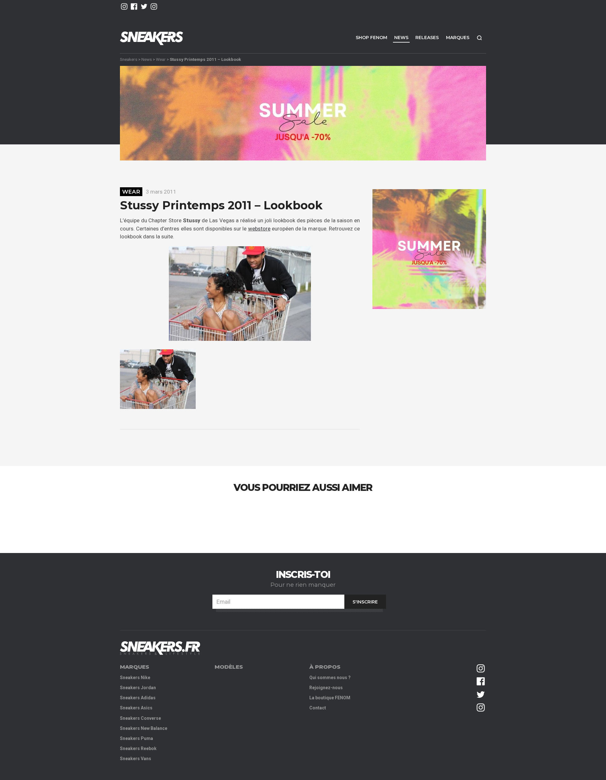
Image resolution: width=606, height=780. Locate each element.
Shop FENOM (371, 37)
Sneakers (128, 59)
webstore (259, 228)
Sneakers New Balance (143, 728)
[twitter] (144, 6)
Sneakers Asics (136, 707)
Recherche (479, 37)
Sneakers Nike (135, 677)
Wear (161, 59)
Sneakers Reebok (138, 748)
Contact (317, 707)
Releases (427, 37)
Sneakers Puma (136, 738)
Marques (457, 37)
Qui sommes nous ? (330, 677)
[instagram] (124, 6)
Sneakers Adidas (138, 697)
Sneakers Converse (140, 718)
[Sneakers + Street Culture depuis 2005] (160, 648)
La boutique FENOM (329, 697)
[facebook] (134, 6)
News (401, 37)
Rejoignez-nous (326, 687)
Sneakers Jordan (138, 687)
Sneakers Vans (135, 758)
